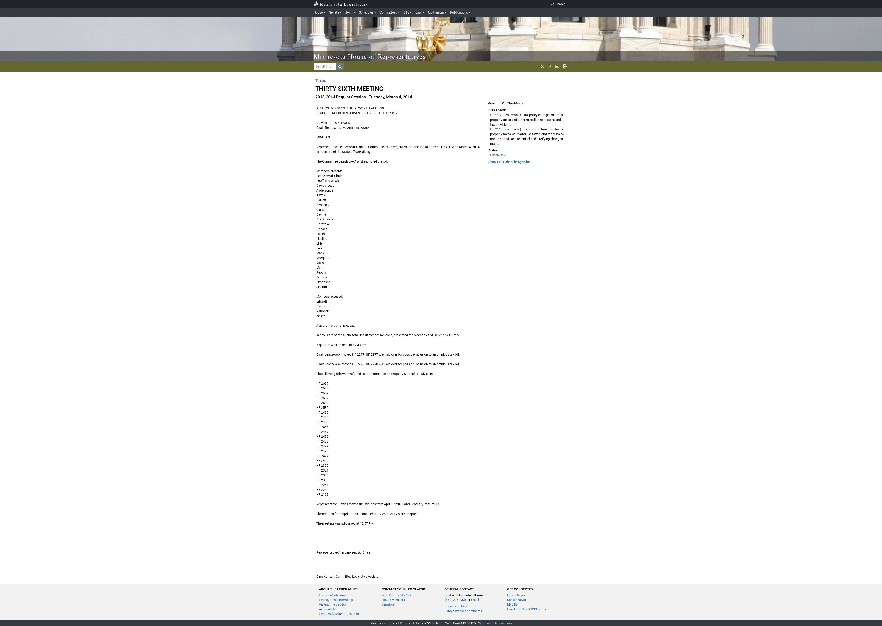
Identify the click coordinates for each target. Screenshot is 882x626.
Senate (334, 12)
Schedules (366, 12)
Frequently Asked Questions (339, 614)
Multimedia (436, 12)
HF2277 (496, 115)
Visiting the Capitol (332, 604)
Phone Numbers (455, 606)
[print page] (564, 66)
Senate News (516, 600)
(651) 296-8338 (455, 600)
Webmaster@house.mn (495, 623)
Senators (388, 604)
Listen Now (498, 155)
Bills (406, 12)
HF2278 (496, 129)
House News (516, 595)
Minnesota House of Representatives (370, 56)
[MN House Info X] (542, 66)
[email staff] (557, 66)
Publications (459, 12)
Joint (349, 12)
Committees (388, 12)
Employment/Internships (336, 600)
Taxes (320, 80)
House (318, 12)
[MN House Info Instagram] (549, 66)
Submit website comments (463, 611)
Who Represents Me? (397, 595)
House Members (393, 600)
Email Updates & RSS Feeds (526, 609)
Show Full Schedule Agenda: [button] (509, 162)
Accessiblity (327, 609)
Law (418, 12)
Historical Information (334, 595)
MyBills (512, 604)
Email (475, 600)
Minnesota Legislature (344, 4)
